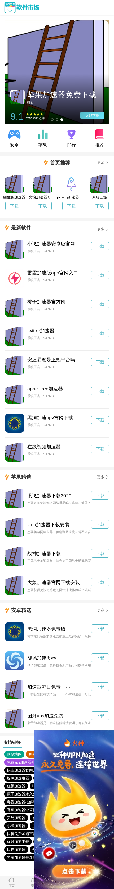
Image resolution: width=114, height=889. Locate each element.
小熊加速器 (16, 826)
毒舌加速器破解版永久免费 (29, 802)
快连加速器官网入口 (23, 770)
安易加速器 (16, 818)
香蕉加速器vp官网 (22, 810)
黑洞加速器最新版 (22, 857)
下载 (14, 206)
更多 (100, 162)
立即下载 (92, 116)
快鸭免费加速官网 (22, 834)
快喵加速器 (16, 849)
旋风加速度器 (18, 778)
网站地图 (14, 754)
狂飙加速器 (16, 786)
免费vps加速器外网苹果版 (28, 762)
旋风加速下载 (18, 842)
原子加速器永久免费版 (25, 794)
